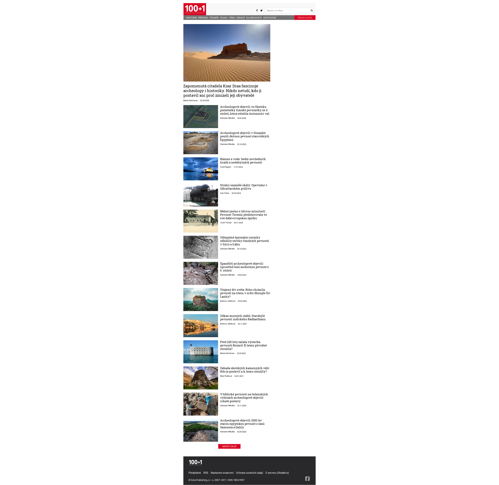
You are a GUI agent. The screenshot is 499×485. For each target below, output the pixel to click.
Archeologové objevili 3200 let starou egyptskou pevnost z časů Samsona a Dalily (242, 424)
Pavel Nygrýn (225, 167)
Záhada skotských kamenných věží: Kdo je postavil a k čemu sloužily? (245, 369)
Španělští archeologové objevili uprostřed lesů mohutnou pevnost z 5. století (244, 267)
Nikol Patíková (226, 376)
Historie (191, 17)
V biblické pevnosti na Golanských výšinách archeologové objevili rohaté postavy (244, 398)
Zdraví (241, 17)
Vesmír (213, 17)
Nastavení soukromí (222, 472)
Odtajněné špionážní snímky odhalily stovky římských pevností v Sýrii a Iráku (244, 241)
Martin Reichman (190, 100)
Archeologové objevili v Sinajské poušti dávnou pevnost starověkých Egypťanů (244, 136)
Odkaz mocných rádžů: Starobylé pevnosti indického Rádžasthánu (243, 317)
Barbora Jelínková (227, 301)
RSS (205, 472)
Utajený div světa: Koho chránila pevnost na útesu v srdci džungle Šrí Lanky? (245, 293)
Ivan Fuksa (224, 193)
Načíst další (229, 446)
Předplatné (305, 17)
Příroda (203, 17)
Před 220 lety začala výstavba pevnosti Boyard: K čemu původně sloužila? (243, 345)
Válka (224, 17)
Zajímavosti (254, 17)
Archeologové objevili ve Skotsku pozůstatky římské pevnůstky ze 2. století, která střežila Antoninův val (244, 110)
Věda (232, 17)
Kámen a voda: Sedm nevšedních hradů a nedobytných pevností (243, 160)
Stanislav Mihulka (227, 118)
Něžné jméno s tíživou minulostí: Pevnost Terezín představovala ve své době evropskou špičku (243, 215)
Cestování (269, 17)
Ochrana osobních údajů (249, 472)
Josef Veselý (225, 222)
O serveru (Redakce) (277, 472)
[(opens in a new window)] (257, 10)
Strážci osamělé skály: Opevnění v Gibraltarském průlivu (243, 186)
